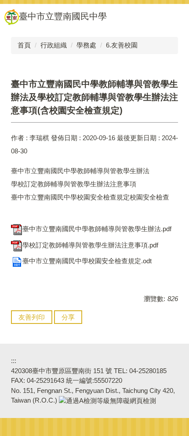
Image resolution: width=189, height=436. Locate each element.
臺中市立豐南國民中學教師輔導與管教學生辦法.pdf (96, 229)
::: (13, 360)
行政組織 (53, 45)
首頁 (24, 45)
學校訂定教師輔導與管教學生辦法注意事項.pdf (90, 245)
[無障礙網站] (107, 400)
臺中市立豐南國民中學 (63, 16)
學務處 (86, 45)
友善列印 (31, 317)
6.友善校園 (122, 45)
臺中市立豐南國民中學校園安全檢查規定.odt (87, 261)
